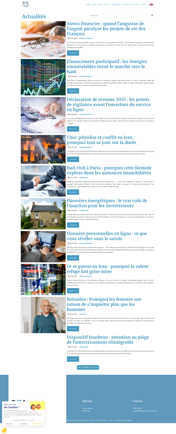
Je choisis (23, 424)
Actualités (135, 4)
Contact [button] (144, 4)
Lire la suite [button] (73, 53)
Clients (106, 4)
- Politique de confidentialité (123, 420)
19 (85, 367)
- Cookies (110, 420)
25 (97, 367)
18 (83, 367)
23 (93, 367)
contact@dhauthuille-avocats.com (145, 411)
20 (87, 367)
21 (89, 367)
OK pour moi (37, 424)
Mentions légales (101, 420)
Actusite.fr (92, 420)
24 (95, 367)
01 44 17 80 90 (137, 408)
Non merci (9, 424)
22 (91, 367)
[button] (4, 430)
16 (79, 367)
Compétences (116, 4)
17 (81, 367)
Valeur (100, 4)
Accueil (88, 4)
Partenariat (126, 4)
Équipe (94, 4)
